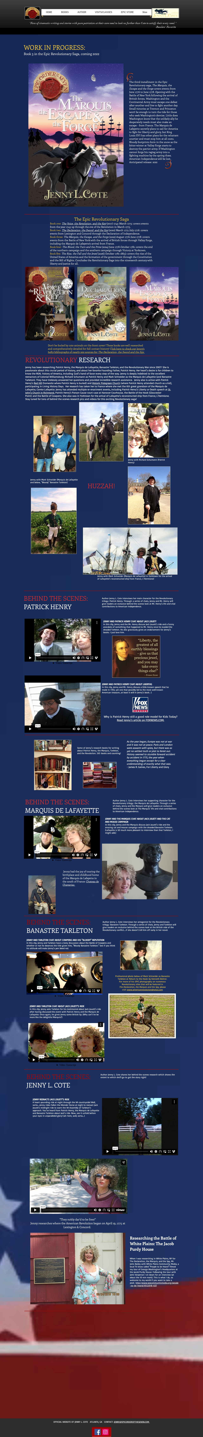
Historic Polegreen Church (106, 383)
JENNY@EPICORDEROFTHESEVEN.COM (132, 1421)
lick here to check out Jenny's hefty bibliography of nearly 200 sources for (96, 350)
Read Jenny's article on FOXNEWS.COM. (140, 720)
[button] (140, 871)
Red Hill (38, 383)
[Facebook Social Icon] (98, 1432)
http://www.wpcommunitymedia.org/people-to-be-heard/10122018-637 (154, 1284)
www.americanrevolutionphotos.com (145, 989)
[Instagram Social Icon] (105, 1432)
